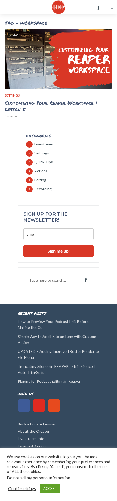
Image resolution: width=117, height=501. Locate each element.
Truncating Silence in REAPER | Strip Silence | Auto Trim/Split (56, 369)
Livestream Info (31, 438)
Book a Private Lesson (36, 424)
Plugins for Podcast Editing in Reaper (49, 381)
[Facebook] (24, 405)
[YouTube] (39, 405)
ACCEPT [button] (50, 488)
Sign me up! (59, 251)
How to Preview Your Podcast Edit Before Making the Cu (53, 324)
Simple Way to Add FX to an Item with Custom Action (57, 339)
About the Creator (34, 431)
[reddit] (54, 405)
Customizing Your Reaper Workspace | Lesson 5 (51, 106)
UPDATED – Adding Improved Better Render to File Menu (58, 354)
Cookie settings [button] (22, 488)
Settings (12, 95)
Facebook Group (32, 446)
